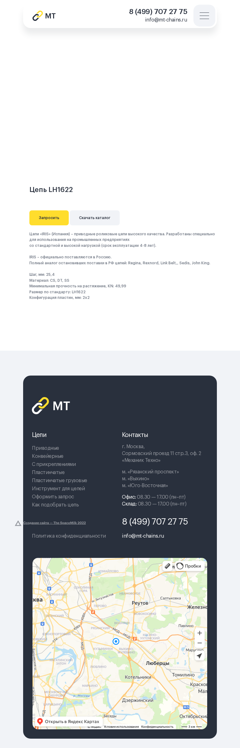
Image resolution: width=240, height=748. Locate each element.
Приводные (45, 448)
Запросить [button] (49, 218)
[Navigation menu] (222, 36)
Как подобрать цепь (55, 504)
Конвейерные (47, 456)
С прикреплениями (54, 464)
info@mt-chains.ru (166, 19)
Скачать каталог (94, 218)
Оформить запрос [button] (53, 496)
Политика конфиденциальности (69, 536)
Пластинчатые (48, 472)
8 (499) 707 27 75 (158, 11)
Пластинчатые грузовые (59, 480)
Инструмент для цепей (58, 488)
